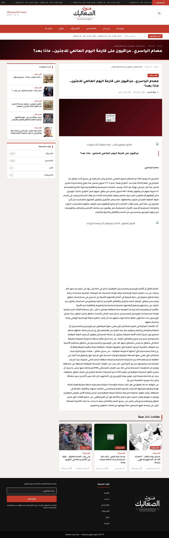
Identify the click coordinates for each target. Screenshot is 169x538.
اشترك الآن (32, 498)
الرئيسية (120, 28)
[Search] (159, 13)
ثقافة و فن (91, 28)
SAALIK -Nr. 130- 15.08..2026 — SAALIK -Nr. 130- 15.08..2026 (39, 2)
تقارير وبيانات (32, 175)
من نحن (106, 28)
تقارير (61, 28)
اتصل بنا (48, 28)
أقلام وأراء (75, 28)
